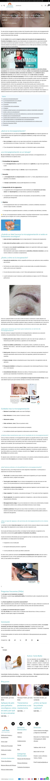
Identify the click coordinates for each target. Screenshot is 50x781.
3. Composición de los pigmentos (11, 106)
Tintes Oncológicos (6, 761)
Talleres (19, 737)
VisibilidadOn (11, 779)
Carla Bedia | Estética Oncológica (10, 674)
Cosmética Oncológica (26, 674)
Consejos (5, 650)
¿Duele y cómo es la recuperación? (11, 112)
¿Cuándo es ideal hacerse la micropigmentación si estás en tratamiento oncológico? (23, 110)
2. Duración (6, 104)
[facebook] (29, 723)
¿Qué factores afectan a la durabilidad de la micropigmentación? (18, 119)
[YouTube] (21, 723)
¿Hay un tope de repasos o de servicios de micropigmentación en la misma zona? (22, 121)
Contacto (3, 754)
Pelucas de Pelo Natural (23, 758)
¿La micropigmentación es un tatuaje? (12, 100)
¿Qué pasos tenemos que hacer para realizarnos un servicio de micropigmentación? (23, 113)
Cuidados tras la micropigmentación (11, 115)
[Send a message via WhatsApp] (47, 778)
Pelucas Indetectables (7, 769)
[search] (4, 5)
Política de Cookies (6, 750)
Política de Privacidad (7, 746)
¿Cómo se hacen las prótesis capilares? (40, 705)
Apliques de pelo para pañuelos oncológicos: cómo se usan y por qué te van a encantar (8, 708)
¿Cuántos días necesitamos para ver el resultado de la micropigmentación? (21, 117)
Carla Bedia (37, 656)
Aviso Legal (4, 741)
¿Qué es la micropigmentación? (10, 98)
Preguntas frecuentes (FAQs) (10, 123)
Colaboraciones (21, 741)
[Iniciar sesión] (45, 5)
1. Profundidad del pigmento (10, 102)
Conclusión (5, 125)
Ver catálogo (2, 5)
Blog (18, 749)
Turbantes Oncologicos (23, 767)
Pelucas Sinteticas (22, 763)
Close (48, 1)
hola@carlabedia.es (42, 762)
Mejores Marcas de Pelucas (8, 765)
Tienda (19, 745)
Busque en (42, 5)
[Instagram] (13, 723)
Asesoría (19, 732)
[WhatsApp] (37, 723)
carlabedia (13, 23)
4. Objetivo (5, 108)
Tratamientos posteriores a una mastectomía (24, 705)
